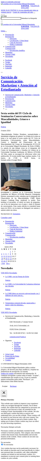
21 (9, 259)
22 (11, 259)
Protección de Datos (12, 356)
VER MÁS (9, 273)
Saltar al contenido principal (10, 2)
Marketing (8, 52)
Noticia (3, 127)
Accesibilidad (10, 358)
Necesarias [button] (5, 427)
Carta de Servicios (16, 43)
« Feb (3, 263)
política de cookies (7, 373)
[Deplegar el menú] (6, 109)
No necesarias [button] (5, 442)
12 (4, 256)
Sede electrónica (9, 10)
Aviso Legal (9, 354)
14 (9, 256)
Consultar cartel (6, 218)
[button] (9, 37)
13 (6, 256)
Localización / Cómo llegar (19, 41)
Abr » (8, 263)
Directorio (13, 39)
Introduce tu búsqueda (29, 18)
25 (2, 261)
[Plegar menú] (6, 31)
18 (2, 259)
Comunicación (10, 46)
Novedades (9, 56)
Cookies (8, 360)
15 (11, 256)
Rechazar (13, 386)
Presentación (9, 35)
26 (4, 261)
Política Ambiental (16, 44)
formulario (16, 214)
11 (2, 256)
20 (6, 259)
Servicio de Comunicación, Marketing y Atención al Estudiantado (19, 83)
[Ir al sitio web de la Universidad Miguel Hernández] (18, 4)
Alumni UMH (10, 54)
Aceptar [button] (4, 386)
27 (6, 261)
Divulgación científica (17, 50)
